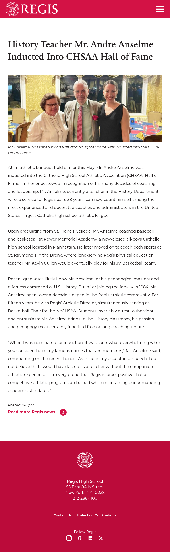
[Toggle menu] (160, 9)
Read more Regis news (31, 412)
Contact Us (62, 515)
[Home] (32, 9)
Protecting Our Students (96, 515)
